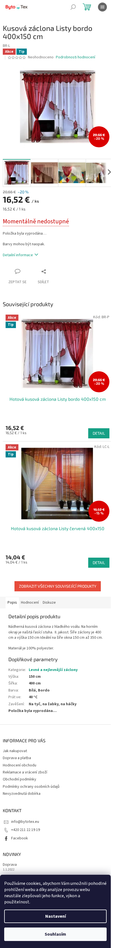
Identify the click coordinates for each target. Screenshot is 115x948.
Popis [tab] (12, 602)
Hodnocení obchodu (19, 765)
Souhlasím (55, 934)
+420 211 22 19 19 (25, 830)
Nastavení (55, 916)
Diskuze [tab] (49, 602)
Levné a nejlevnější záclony (53, 670)
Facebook (19, 838)
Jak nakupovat (15, 751)
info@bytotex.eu (25, 822)
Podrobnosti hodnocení (75, 57)
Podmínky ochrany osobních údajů (31, 786)
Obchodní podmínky (19, 779)
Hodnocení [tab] (30, 602)
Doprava (10, 864)
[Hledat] (73, 7)
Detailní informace (18, 255)
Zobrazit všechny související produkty (57, 586)
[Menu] (102, 7)
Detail (99, 433)
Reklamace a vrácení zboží (25, 772)
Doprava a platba (17, 758)
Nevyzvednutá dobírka (21, 793)
